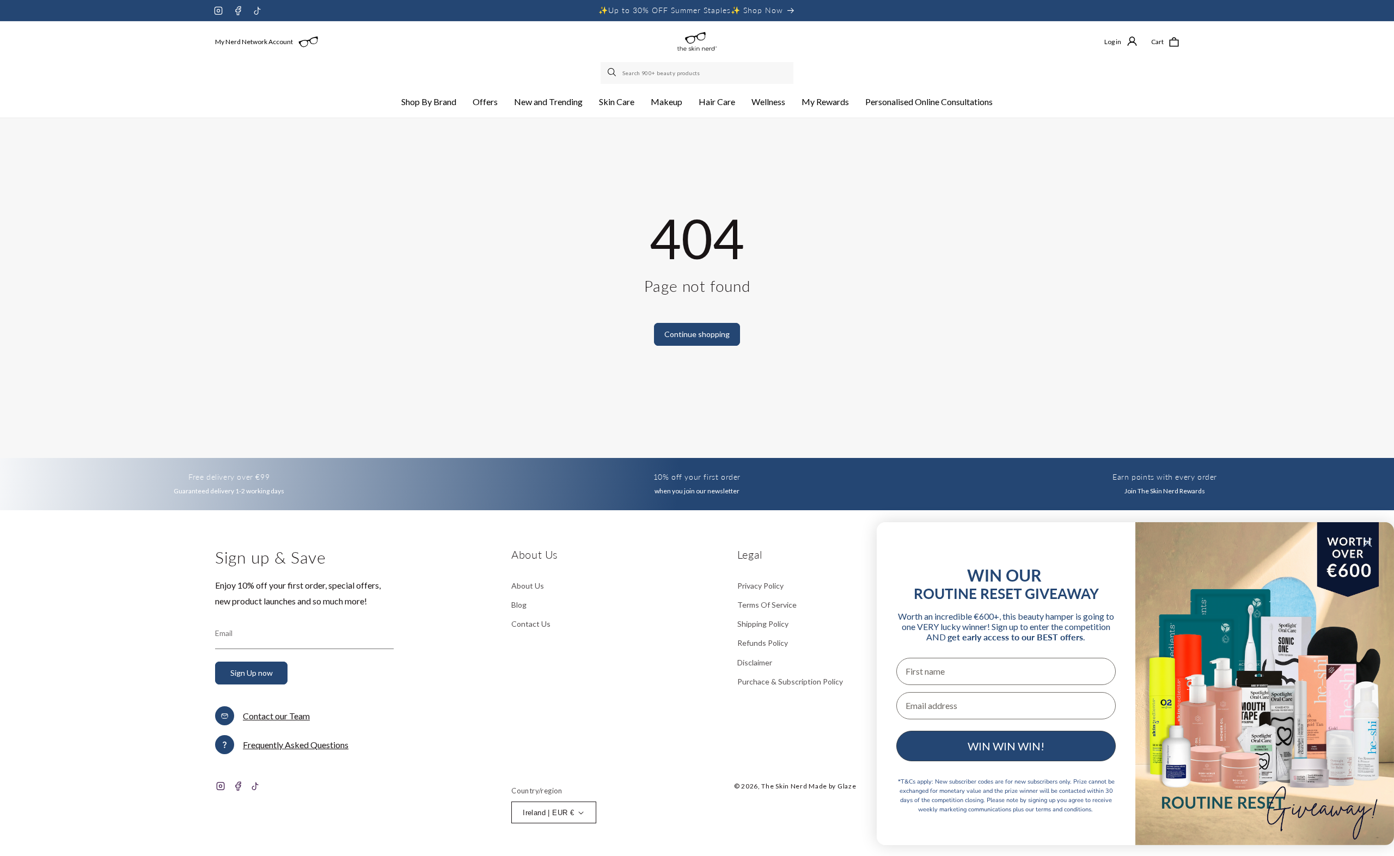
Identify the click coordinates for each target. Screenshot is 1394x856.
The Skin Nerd (784, 786)
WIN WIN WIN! (1006, 746)
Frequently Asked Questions (295, 744)
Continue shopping (697, 334)
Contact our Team (276, 716)
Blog (519, 604)
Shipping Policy (762, 623)
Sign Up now (251, 672)
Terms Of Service (767, 604)
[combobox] (697, 73)
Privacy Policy (760, 585)
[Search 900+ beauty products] (613, 73)
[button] (428, 102)
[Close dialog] (1367, 542)
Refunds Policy (762, 642)
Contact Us (531, 623)
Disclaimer (754, 662)
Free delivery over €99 (229, 476)
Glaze (847, 786)
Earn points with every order (1164, 476)
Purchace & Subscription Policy (790, 681)
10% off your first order (697, 476)
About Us (527, 585)
